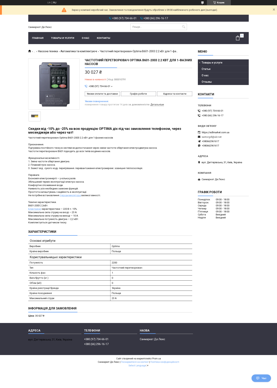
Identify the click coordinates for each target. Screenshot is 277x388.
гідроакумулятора (70, 195)
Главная (38, 38)
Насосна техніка (48, 51)
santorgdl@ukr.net (212, 136)
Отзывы (207, 81)
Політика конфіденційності (164, 362)
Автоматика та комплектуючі (78, 51)
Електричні (34, 208)
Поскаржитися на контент (135, 362)
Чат (264, 378)
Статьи (206, 68)
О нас (85, 38)
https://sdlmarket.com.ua (215, 132)
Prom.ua (156, 358)
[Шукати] (183, 27)
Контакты (103, 38)
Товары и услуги (62, 38)
